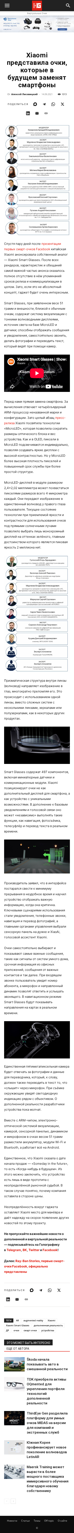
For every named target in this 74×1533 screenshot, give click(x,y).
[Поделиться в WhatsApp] (53, 104)
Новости (12, 1520)
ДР (7, 1330)
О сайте (62, 1520)
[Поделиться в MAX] (35, 104)
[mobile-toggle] (7, 5)
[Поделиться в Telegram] (44, 104)
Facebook (50, 1250)
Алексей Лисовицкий (24, 94)
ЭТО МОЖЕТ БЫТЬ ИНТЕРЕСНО (28, 1343)
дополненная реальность (48, 1325)
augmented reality (33, 1320)
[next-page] (13, 1501)
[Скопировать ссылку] (46, 113)
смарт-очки (30, 1330)
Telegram (14, 1250)
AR (17, 1320)
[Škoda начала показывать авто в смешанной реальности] (14, 1364)
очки (16, 1330)
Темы (37, 1520)
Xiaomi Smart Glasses (17, 1325)
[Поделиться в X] (62, 104)
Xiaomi (51, 1320)
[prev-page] (6, 1501)
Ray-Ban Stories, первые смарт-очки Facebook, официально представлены (34, 1266)
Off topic (49, 1520)
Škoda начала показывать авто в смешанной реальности (47, 1364)
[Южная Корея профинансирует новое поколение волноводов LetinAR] (14, 1447)
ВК (25, 1250)
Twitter (34, 1250)
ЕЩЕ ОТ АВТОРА (18, 1348)
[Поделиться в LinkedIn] (28, 113)
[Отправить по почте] (37, 113)
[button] (68, 5)
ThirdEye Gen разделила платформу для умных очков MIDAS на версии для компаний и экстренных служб (47, 1422)
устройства (47, 1330)
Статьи (25, 1520)
